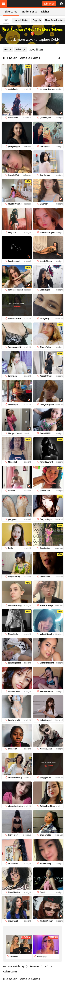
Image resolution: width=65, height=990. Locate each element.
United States (21, 20)
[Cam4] (19, 4)
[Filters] (6, 20)
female (34, 966)
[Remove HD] (10, 49)
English (37, 20)
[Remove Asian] (24, 49)
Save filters (36, 49)
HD (46, 966)
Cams (10, 971)
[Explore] (3, 3)
